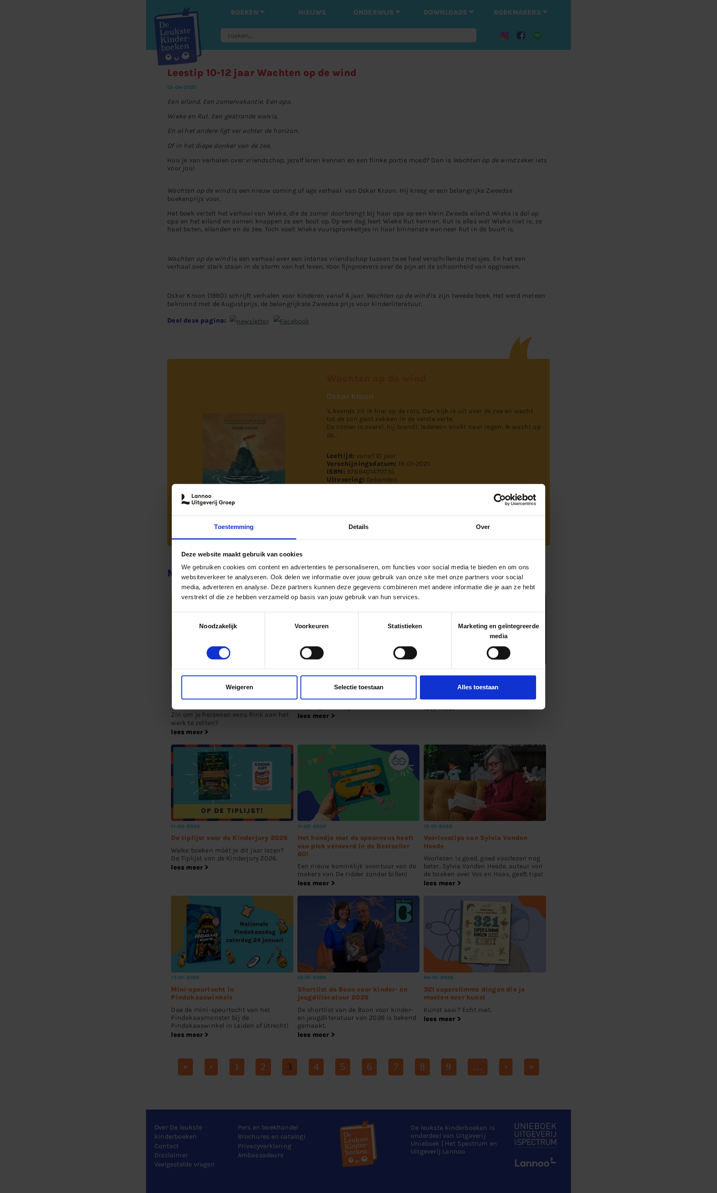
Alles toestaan (477, 687)
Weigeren (239, 687)
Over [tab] (483, 527)
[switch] (312, 652)
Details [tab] (359, 527)
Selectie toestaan (358, 687)
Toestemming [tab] (234, 527)
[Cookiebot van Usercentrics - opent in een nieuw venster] (499, 499)
